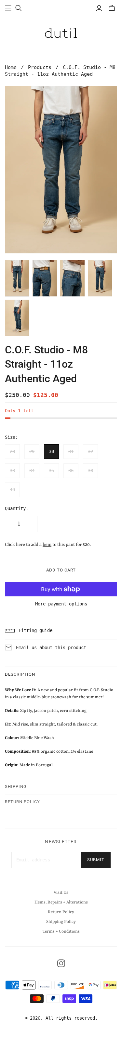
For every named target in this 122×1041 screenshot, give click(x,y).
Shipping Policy (61, 921)
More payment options (61, 603)
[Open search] (18, 8)
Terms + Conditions (61, 931)
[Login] (99, 8)
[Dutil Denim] (61, 32)
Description (20, 674)
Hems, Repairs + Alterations (61, 902)
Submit (95, 859)
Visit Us (61, 892)
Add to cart (61, 570)
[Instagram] (61, 963)
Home (11, 67)
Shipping (16, 786)
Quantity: (16, 508)
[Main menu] (8, 8)
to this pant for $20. (67, 544)
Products (39, 67)
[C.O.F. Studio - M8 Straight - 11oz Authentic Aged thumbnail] (17, 278)
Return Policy (22, 801)
